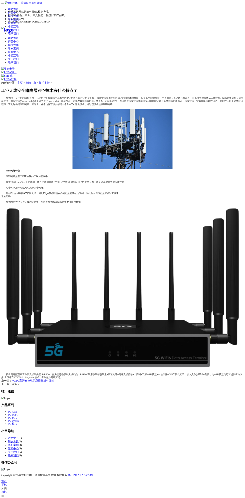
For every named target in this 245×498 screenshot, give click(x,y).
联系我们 (13, 33)
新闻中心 (13, 52)
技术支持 (44, 82)
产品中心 (13, 41)
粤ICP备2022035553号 (81, 475)
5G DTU (13, 417)
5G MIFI (13, 414)
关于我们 (13, 59)
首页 (4, 481)
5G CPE (12, 411)
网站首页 (13, 9)
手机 (4, 484)
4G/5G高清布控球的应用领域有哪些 (33, 380)
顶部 (4, 491)
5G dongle (13, 420)
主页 (20, 82)
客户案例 (13, 48)
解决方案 (13, 45)
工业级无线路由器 (31, 374)
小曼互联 (13, 55)
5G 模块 (12, 423)
